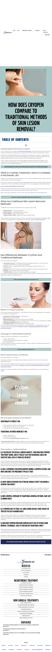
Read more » (6, 626)
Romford (27, 649)
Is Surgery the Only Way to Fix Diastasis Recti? (14, 629)
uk (24, 642)
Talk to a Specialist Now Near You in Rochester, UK (26, 279)
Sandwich (47, 649)
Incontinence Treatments (27, 30)
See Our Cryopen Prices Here (38, 219)
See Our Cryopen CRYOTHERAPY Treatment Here (12, 186)
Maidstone (48, 645)
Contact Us (45, 32)
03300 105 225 (41, 542)
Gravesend (32, 645)
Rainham (4, 649)
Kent (27, 642)
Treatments (37, 30)
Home (14, 30)
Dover (16, 645)
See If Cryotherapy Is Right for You (26, 349)
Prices (44, 30)
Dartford (10, 645)
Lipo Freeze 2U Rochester (25, 151)
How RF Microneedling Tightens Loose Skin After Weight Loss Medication (21, 625)
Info (18, 30)
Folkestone (24, 645)
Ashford (3, 645)
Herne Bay (40, 645)
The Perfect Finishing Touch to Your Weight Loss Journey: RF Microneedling (21, 632)
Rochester (19, 649)
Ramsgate (11, 649)
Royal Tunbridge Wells (37, 649)
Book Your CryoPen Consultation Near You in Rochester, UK (26, 197)
